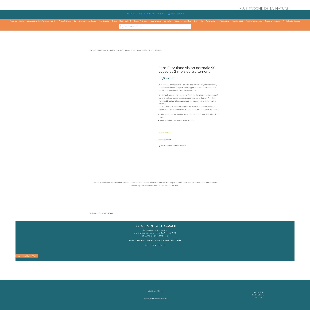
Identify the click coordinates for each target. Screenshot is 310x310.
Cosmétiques (103, 21)
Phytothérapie (223, 21)
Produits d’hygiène (272, 21)
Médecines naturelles (182, 21)
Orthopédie (198, 21)
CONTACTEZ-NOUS (27, 256)
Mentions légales (258, 295)
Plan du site (258, 298)
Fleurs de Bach (125, 21)
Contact (162, 13)
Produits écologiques (254, 21)
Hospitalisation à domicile (160, 21)
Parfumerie (210, 21)
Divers (114, 21)
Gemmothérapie (140, 21)
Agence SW (150, 298)
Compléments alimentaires (85, 21)
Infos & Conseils (146, 13)
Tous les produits (17, 21)
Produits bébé (237, 21)
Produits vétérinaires (291, 21)
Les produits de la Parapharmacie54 (41, 21)
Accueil (130, 13)
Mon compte (177, 13)
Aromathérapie (65, 21)
